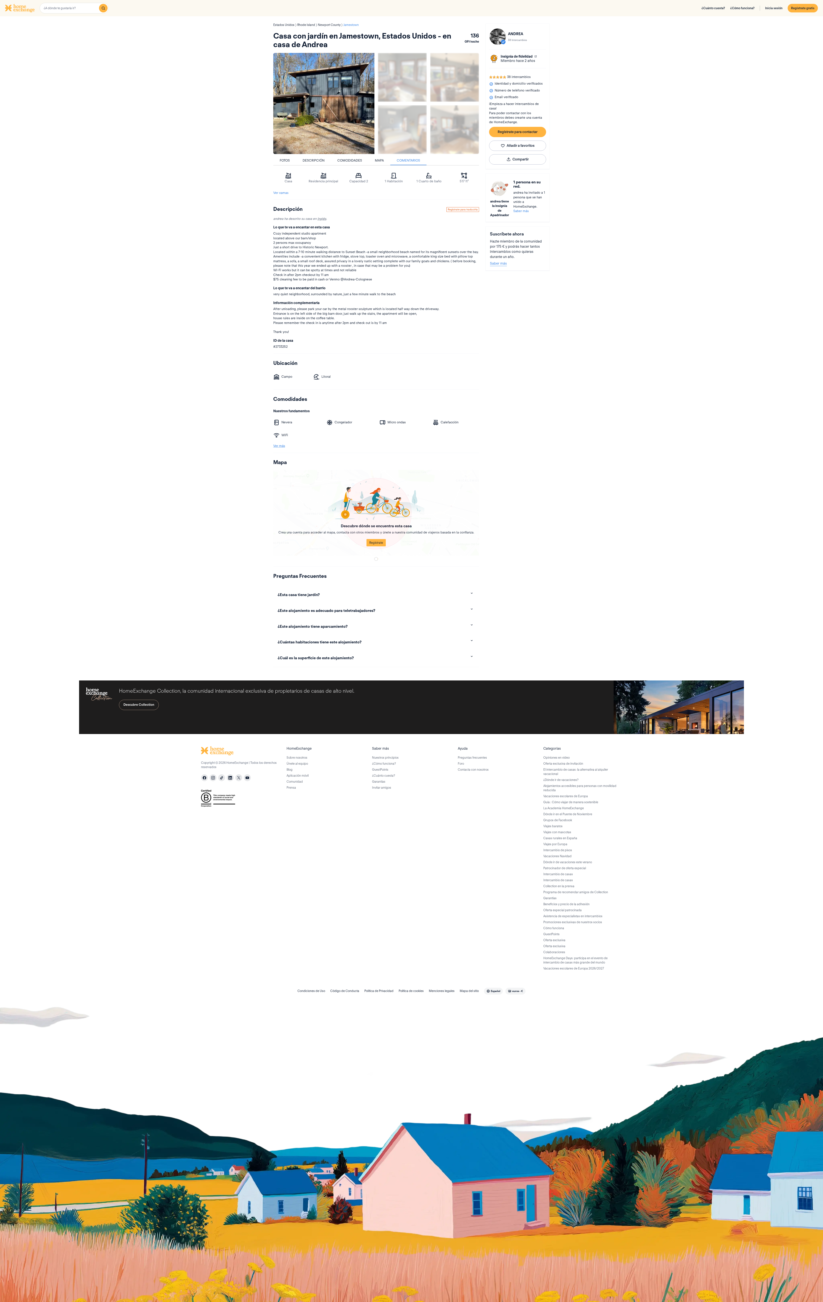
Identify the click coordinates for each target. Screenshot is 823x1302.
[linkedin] (230, 777)
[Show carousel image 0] (323, 103)
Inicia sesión (773, 8)
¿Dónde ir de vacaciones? (560, 780)
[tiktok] (221, 777)
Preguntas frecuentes (472, 757)
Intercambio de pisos (557, 850)
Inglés (321, 219)
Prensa (291, 787)
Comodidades (349, 160)
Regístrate (376, 542)
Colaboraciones (554, 952)
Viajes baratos (553, 826)
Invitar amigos (381, 787)
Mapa (379, 160)
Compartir (520, 159)
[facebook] (204, 777)
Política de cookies (411, 991)
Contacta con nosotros (473, 769)
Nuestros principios (385, 757)
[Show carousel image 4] (454, 129)
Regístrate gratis (802, 8)
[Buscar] (103, 8)
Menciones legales (442, 991)
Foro (461, 763)
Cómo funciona (553, 928)
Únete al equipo (297, 763)
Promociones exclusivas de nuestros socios (572, 922)
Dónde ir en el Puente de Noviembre (567, 814)
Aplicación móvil (298, 775)
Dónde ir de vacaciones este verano (567, 862)
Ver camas (280, 193)
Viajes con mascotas (557, 832)
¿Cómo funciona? (742, 8)
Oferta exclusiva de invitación (563, 763)
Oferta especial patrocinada (562, 910)
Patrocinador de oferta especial (564, 868)
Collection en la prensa (558, 886)
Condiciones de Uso (311, 991)
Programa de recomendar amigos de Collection (575, 892)
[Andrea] (497, 36)
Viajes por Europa (555, 844)
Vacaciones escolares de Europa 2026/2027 (573, 968)
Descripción (313, 160)
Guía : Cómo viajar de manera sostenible (570, 802)
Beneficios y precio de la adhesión (566, 904)
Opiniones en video (556, 757)
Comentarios (408, 160)
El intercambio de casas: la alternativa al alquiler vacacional (575, 772)
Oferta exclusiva (554, 940)
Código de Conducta (344, 991)
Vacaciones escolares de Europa (565, 796)
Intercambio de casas (558, 874)
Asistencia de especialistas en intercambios (572, 916)
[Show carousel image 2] (454, 77)
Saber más (521, 211)
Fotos (285, 160)
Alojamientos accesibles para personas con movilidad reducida (579, 788)
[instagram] (213, 777)
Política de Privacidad (378, 991)
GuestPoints (380, 769)
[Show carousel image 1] (402, 77)
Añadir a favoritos (521, 146)
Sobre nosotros (297, 757)
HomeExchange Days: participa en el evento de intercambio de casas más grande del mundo (575, 960)
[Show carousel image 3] (402, 129)
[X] (238, 777)
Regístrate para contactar (518, 132)
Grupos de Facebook (557, 820)
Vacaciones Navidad (557, 856)
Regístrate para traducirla (463, 209)
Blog (290, 769)
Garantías (378, 781)
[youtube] (247, 777)
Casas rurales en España (560, 838)
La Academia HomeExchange (563, 808)
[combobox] (74, 8)
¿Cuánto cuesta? (713, 8)
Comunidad (295, 781)
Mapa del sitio (469, 991)
